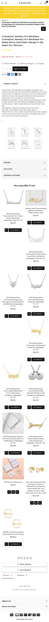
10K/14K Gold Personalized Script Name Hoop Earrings (13, 533)
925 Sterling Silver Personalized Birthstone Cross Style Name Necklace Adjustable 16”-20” (13, 393)
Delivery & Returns (27, 64)
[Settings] (40, 3)
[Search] (6, 3)
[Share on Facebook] (8, 74)
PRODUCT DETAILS (11, 84)
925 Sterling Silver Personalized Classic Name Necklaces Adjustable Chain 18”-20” (35, 439)
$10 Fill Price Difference (13, 482)
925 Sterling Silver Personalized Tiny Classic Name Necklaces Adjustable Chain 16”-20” (13, 217)
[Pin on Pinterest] (16, 74)
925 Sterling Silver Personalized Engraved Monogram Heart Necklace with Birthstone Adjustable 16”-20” (13, 301)
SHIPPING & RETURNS (12, 175)
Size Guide (8, 169)
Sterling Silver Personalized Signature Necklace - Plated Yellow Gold (36, 210)
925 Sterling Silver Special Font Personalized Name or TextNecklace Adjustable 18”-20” (13, 439)
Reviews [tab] (6, 575)
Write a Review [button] (25, 564)
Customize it (15, 230)
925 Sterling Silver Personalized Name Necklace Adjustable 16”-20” (36, 300)
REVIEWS (7, 163)
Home (4, 20)
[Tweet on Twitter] (12, 74)
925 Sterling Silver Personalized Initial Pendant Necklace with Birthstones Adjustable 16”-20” (36, 393)
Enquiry (41, 64)
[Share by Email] (19, 74)
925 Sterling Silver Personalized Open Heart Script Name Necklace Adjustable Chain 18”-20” (36, 255)
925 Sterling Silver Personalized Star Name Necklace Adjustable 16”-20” (35, 346)
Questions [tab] (20, 575)
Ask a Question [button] (25, 570)
